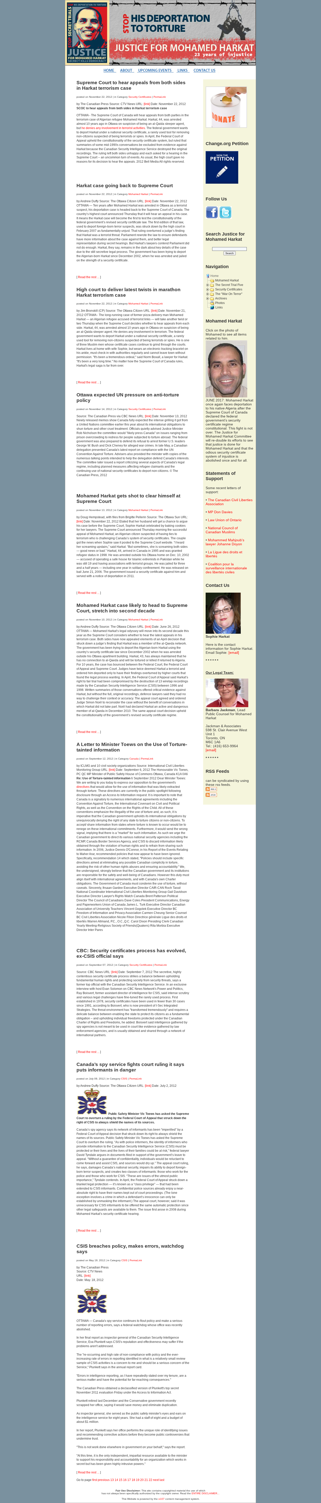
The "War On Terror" (228, 294)
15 (120, 1480)
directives (83, 787)
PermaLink (159, 96)
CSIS (124, 1078)
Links (219, 307)
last (161, 1480)
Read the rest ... (88, 277)
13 (112, 1480)
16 (125, 1480)
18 (133, 1480)
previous (104, 1480)
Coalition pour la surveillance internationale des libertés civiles (226, 568)
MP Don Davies (220, 512)
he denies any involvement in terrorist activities (113, 128)
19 (137, 1480)
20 (142, 1480)
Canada (134, 758)
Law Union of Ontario (225, 520)
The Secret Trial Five (229, 285)
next (156, 1480)
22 (150, 1480)
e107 (161, 1498)
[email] (233, 653)
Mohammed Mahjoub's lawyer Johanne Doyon (225, 542)
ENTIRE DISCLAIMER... (205, 1493)
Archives (221, 298)
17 (129, 1480)
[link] (147, 104)
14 (116, 1480)
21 (146, 1480)
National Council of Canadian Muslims (222, 530)
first (94, 1480)
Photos (220, 303)
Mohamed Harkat (138, 194)
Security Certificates (139, 96)
